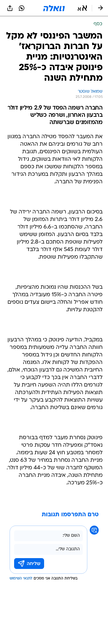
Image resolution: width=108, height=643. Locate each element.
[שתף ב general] (10, 8)
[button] (82, 8)
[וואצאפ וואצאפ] (22, 8)
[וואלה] (54, 8)
